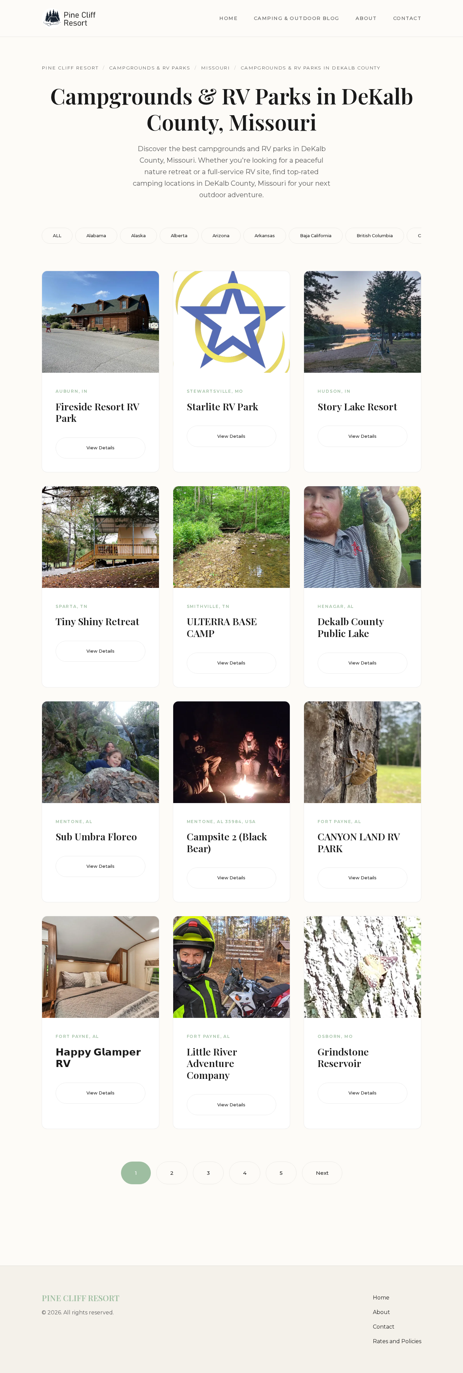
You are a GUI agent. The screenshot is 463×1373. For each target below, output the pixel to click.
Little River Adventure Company (212, 1063)
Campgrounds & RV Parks (149, 67)
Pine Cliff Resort (70, 67)
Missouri (215, 67)
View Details (100, 447)
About (366, 18)
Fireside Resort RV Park (97, 412)
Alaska (138, 235)
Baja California (315, 235)
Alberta (179, 235)
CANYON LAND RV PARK (359, 842)
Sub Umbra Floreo (96, 836)
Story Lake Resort (357, 406)
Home (228, 18)
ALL (57, 235)
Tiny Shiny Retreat (97, 621)
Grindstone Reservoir (343, 1057)
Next (322, 1173)
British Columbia (375, 235)
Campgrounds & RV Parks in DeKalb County (310, 67)
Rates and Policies (397, 1341)
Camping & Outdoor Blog (296, 18)
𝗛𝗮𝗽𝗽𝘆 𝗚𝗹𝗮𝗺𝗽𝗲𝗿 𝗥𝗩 (98, 1057)
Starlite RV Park (222, 406)
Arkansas (265, 235)
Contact (407, 18)
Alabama (96, 235)
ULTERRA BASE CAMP (222, 627)
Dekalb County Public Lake (351, 627)
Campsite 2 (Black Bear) (227, 842)
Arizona (221, 235)
